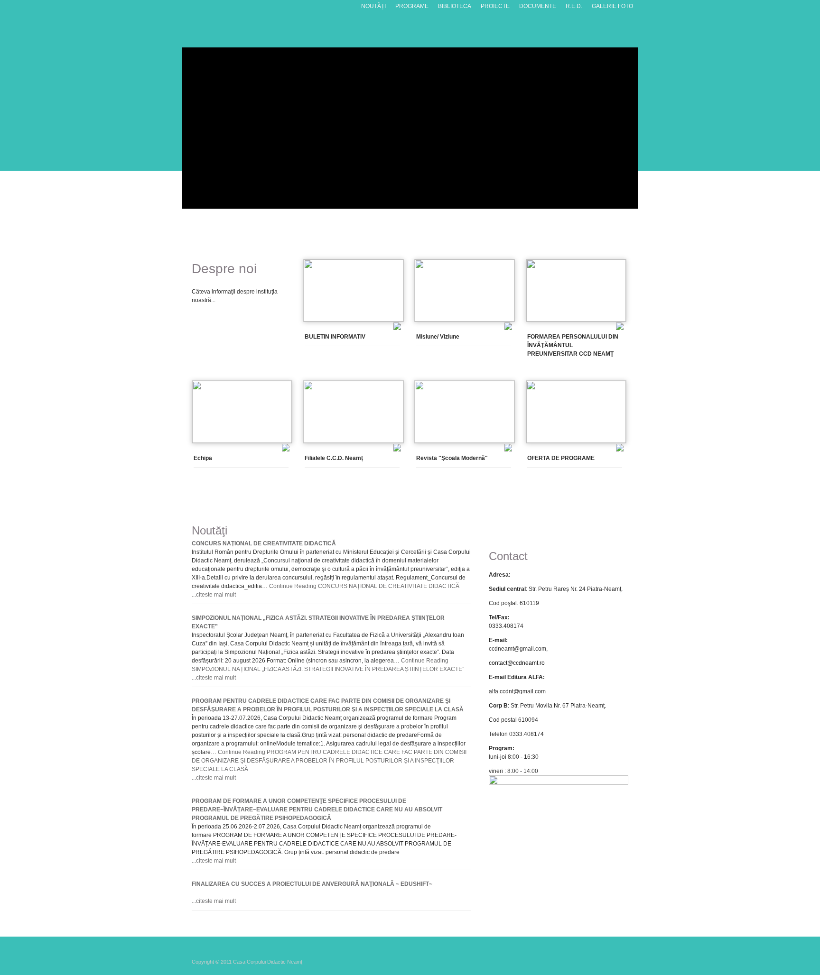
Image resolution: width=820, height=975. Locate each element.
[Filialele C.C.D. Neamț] (353, 441)
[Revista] (464, 441)
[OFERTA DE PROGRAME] (576, 441)
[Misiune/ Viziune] (464, 319)
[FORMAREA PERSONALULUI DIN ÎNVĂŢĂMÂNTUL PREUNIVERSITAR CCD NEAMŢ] (576, 319)
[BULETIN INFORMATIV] (353, 319)
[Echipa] (242, 441)
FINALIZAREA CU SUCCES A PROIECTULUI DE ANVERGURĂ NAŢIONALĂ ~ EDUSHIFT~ (312, 884)
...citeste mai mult (214, 594)
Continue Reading (364, 586)
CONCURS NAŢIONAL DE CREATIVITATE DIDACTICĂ (264, 543)
